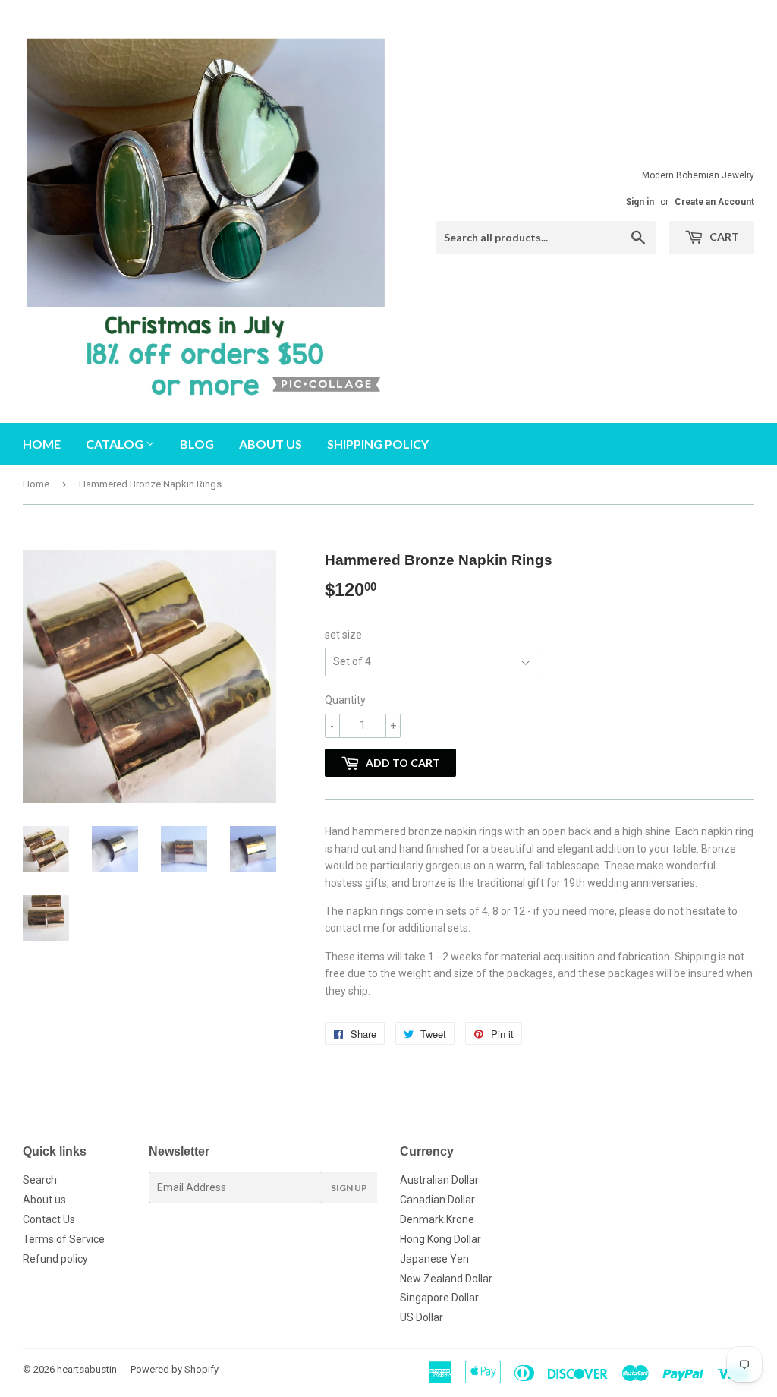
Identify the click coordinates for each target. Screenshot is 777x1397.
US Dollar (421, 1317)
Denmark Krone (437, 1219)
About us (270, 444)
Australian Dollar (439, 1180)
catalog (116, 444)
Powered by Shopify (175, 1369)
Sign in (640, 202)
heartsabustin (87, 1369)
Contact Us (49, 1219)
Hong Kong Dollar (440, 1239)
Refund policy (55, 1259)
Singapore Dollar (439, 1297)
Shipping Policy (378, 444)
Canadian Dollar (437, 1200)
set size (343, 635)
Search (40, 1180)
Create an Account (714, 202)
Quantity (345, 700)
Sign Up (349, 1188)
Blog (197, 444)
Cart (723, 236)
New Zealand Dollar (446, 1278)
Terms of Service (64, 1239)
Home (42, 444)
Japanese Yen (434, 1259)
